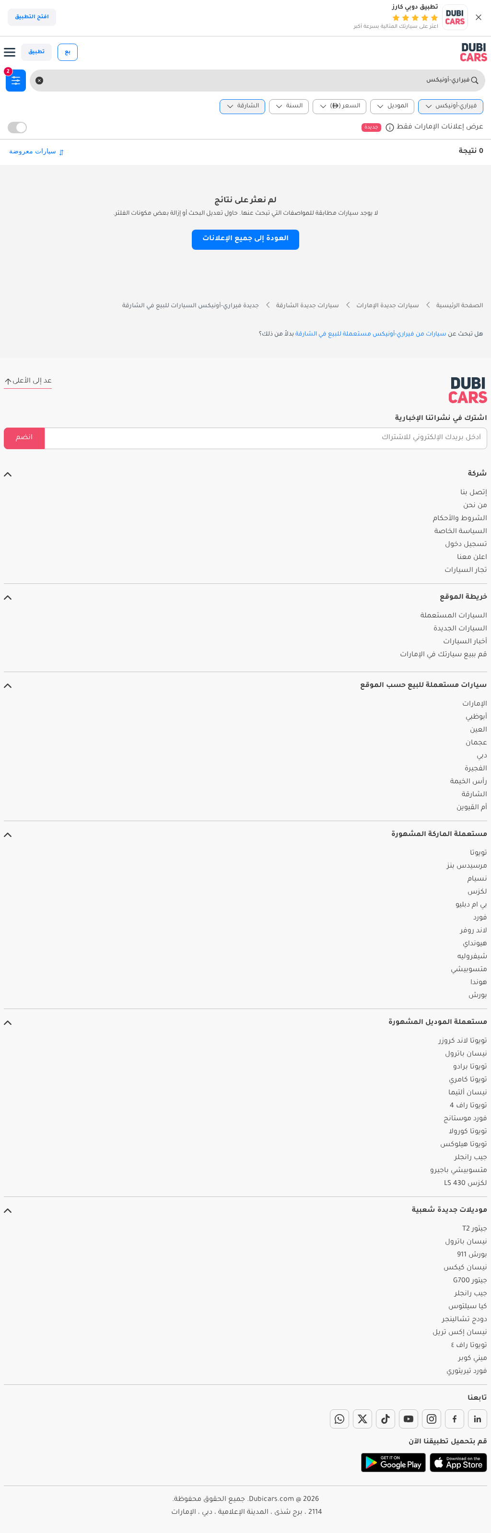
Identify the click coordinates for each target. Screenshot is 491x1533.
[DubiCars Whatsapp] (339, 1419)
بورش (477, 996)
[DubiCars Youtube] (408, 1419)
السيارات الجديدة (460, 629)
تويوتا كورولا (468, 1132)
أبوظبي (476, 717)
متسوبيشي (469, 970)
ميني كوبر (472, 1359)
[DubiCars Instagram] (431, 1419)
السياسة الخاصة (460, 532)
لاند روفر (473, 931)
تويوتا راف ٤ (469, 1346)
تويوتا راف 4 (468, 1106)
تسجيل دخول (466, 545)
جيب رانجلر (471, 1158)
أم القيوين (471, 808)
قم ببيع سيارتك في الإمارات (443, 655)
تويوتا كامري (468, 1080)
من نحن (475, 506)
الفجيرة (476, 769)
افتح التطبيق (32, 17)
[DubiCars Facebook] (454, 1419)
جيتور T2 (474, 1229)
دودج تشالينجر (464, 1320)
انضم (24, 438)
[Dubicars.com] (468, 390)
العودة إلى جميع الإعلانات (245, 239)
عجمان (476, 743)
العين (478, 730)
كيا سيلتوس (467, 1307)
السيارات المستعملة (454, 616)
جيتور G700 (470, 1281)
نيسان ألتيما (467, 1093)
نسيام (477, 879)
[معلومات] (390, 127)
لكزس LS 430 (465, 1184)
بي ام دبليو (471, 905)
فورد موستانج (465, 1119)
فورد (480, 918)
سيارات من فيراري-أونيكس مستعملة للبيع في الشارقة (370, 334)
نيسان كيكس (465, 1268)
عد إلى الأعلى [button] (32, 381)
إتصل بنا (473, 493)
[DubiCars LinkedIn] (477, 1419)
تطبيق (36, 52)
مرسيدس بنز (467, 867)
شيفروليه (472, 957)
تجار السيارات (465, 571)
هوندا (478, 983)
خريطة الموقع (463, 598)
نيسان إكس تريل (460, 1333)
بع (67, 52)
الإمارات (474, 704)
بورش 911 (472, 1255)
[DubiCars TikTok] (385, 1419)
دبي (482, 756)
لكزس (477, 892)
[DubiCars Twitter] (362, 1419)
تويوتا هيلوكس (463, 1145)
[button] (478, 17)
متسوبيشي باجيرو (458, 1171)
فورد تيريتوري (466, 1372)
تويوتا (478, 854)
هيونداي (475, 944)
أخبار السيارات (465, 642)
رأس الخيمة (468, 782)
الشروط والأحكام (460, 519)
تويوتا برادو (470, 1067)
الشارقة (474, 795)
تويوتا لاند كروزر (463, 1041)
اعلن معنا (472, 558)
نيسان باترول (466, 1054)
